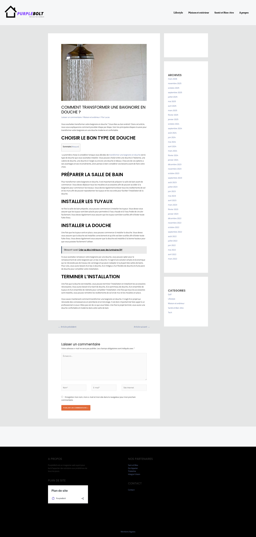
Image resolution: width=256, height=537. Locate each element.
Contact (131, 490)
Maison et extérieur (198, 13)
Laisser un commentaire (71, 117)
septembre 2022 (175, 232)
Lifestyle (178, 13)
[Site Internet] (134, 388)
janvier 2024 (173, 160)
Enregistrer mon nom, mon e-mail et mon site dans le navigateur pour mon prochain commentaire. (98, 398)
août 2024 (172, 133)
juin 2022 (172, 245)
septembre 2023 (175, 178)
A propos (244, 13)
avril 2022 (172, 254)
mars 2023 (172, 205)
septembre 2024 (175, 128)
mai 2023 (172, 196)
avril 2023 (172, 200)
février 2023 (173, 209)
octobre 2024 (173, 124)
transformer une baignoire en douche (125, 155)
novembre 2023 (174, 169)
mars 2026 (172, 79)
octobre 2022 (173, 227)
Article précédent (67, 327)
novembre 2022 (174, 223)
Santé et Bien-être (224, 13)
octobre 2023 (173, 173)
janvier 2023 (173, 214)
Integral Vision (134, 474)
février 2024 (173, 155)
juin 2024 (172, 137)
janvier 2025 (173, 119)
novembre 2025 (174, 83)
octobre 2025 (173, 88)
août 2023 (172, 182)
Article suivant (142, 327)
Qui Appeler (133, 468)
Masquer (75, 146)
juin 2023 (172, 191)
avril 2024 (172, 146)
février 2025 (173, 115)
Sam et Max (133, 465)
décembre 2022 (174, 218)
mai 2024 (172, 142)
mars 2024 (172, 151)
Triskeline (132, 471)
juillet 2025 (172, 97)
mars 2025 (172, 110)
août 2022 (172, 236)
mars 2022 (172, 259)
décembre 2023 (174, 164)
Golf (169, 294)
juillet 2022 (172, 241)
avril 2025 (172, 106)
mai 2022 (172, 250)
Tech (170, 312)
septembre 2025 (175, 92)
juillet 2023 (172, 187)
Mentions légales (128, 532)
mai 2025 (172, 101)
